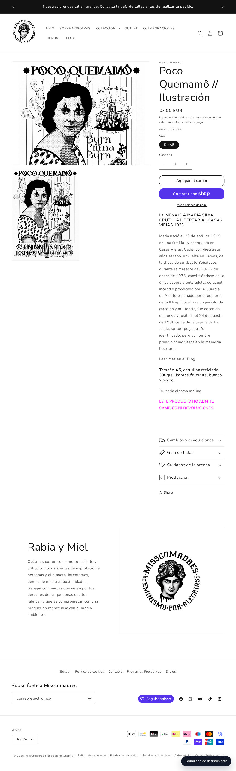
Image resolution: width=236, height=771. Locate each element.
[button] (107, 28)
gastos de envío (206, 117)
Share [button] (168, 492)
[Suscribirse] (89, 698)
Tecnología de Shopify (59, 755)
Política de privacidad (124, 755)
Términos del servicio (156, 755)
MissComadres (35, 755)
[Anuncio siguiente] (223, 6)
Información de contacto (209, 755)
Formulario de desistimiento (206, 761)
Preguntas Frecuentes (144, 671)
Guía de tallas (170, 129)
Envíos (171, 671)
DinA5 (169, 145)
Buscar (65, 671)
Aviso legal (181, 755)
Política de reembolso (92, 755)
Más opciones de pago (192, 205)
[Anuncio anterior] (13, 6)
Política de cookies (89, 671)
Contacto (116, 671)
